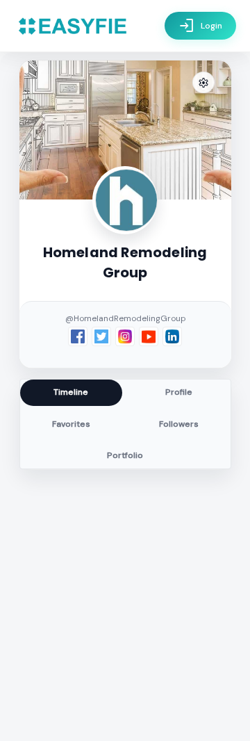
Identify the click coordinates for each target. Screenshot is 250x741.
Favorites (71, 424)
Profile (178, 392)
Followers (179, 424)
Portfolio (125, 455)
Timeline (70, 392)
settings (203, 83)
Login (200, 25)
